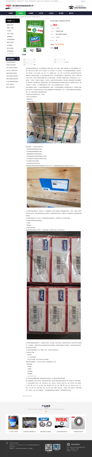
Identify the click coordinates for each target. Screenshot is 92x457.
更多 (18, 58)
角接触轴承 (9, 36)
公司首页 (10, 13)
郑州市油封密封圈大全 (11, 62)
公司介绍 (41, 13)
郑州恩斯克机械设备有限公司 (34, 444)
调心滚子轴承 (10, 48)
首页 (11, 16)
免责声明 (21, 448)
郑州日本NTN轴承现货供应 (12, 70)
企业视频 (31, 13)
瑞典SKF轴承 (10, 25)
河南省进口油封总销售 (11, 64)
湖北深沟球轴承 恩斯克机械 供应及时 (12, 76)
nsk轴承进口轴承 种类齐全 (29, 431)
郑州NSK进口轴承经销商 (78, 431)
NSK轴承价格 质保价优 (46, 431)
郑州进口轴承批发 (10, 84)
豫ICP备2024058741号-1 (23, 444)
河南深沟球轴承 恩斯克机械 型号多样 (12, 78)
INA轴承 (9, 30)
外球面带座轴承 (11, 39)
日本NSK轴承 (21, 16)
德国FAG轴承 (10, 27)
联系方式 (71, 13)
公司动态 (51, 13)
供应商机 (21, 13)
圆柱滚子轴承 (10, 42)
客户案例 (61, 13)
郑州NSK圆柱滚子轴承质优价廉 (12, 67)
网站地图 (30, 448)
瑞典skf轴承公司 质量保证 (13, 431)
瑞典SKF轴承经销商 (10, 87)
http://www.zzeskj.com (27, 395)
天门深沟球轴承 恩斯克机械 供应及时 (12, 81)
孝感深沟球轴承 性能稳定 (11, 73)
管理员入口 (26, 448)
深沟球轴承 (9, 45)
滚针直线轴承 (10, 51)
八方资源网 (17, 448)
